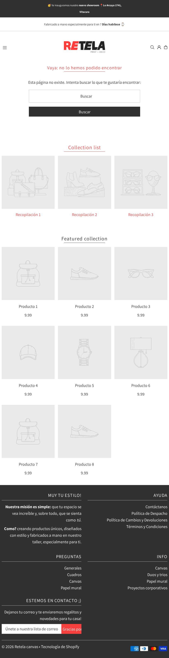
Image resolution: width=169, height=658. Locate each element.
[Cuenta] (159, 47)
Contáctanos (156, 506)
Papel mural (71, 588)
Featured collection (84, 238)
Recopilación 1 (28, 214)
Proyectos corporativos (147, 588)
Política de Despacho (149, 513)
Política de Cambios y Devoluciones (137, 520)
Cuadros (74, 574)
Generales (72, 568)
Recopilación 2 (84, 214)
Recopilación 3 (140, 214)
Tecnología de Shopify (60, 646)
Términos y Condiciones (146, 526)
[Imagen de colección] (28, 182)
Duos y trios (157, 574)
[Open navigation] (31, 47)
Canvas (75, 581)
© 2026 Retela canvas (20, 646)
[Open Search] (152, 47)
